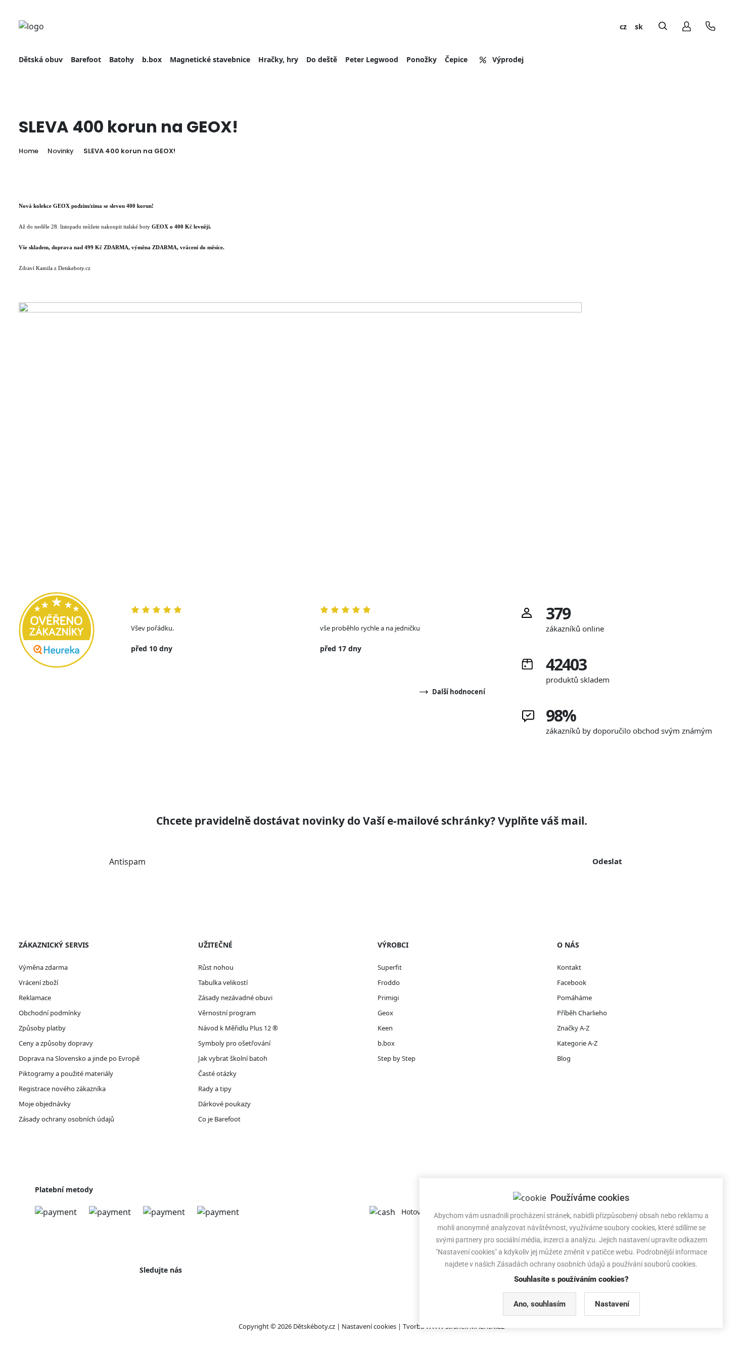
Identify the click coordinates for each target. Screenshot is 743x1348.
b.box (386, 1043)
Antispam (127, 861)
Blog (564, 1058)
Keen (385, 1027)
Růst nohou (216, 967)
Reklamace (35, 997)
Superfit (390, 967)
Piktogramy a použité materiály (66, 1073)
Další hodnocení (458, 691)
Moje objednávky (45, 1103)
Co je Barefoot (219, 1119)
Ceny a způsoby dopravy (56, 1043)
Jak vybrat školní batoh (232, 1058)
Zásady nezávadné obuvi (235, 997)
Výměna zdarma (43, 967)
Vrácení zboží (38, 982)
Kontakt (569, 967)
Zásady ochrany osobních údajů (66, 1119)
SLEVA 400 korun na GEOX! (129, 151)
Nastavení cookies (369, 1326)
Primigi (388, 997)
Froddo (389, 982)
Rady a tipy (214, 1088)
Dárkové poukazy (224, 1103)
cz (623, 26)
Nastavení (612, 1304)
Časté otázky (217, 1073)
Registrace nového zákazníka (62, 1088)
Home (28, 151)
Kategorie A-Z (577, 1043)
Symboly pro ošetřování (234, 1043)
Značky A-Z (573, 1027)
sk (639, 26)
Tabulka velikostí (223, 982)
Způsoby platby (42, 1027)
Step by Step (396, 1058)
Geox (385, 1012)
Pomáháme (574, 997)
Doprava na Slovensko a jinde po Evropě (79, 1058)
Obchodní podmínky (50, 1012)
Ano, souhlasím (540, 1304)
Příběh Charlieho (582, 1012)
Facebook (571, 982)
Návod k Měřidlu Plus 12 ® (238, 1027)
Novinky (61, 151)
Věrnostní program (227, 1012)
